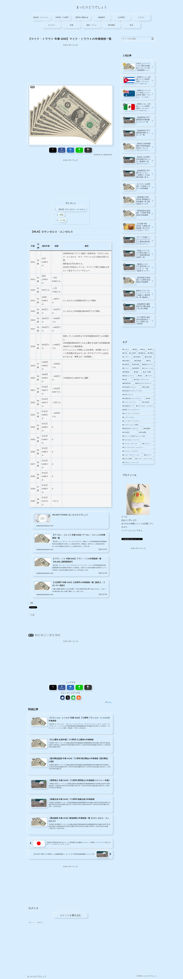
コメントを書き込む (70, 915)
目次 (67, 203)
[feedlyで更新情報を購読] (73, 697)
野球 (58, 635)
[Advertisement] (70, 61)
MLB (38, 635)
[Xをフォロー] (67, 697)
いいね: (62, 220)
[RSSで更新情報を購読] (78, 697)
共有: (62, 215)
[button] (88, 150)
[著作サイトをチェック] (62, 697)
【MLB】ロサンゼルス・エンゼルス (71, 209)
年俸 (31, 635)
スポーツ (45, 635)
